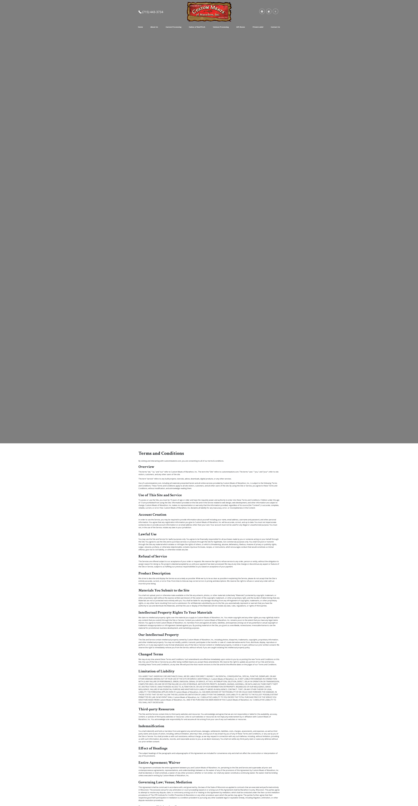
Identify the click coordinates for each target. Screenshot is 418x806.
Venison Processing (221, 27)
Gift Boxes (240, 27)
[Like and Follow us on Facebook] (262, 11)
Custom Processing (173, 27)
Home (140, 27)
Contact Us (275, 27)
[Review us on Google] (268, 11)
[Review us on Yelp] (275, 11)
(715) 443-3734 (152, 12)
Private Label (258, 27)
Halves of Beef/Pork (197, 27)
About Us (154, 27)
